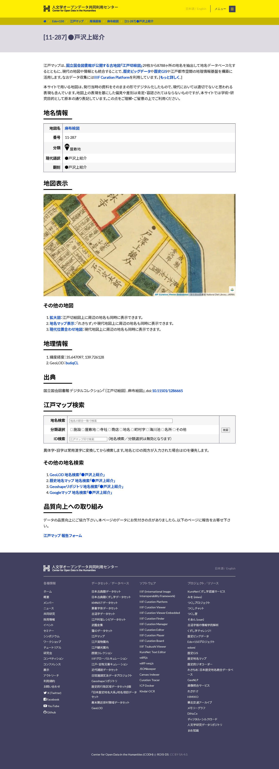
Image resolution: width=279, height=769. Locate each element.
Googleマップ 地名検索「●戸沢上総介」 (81, 492)
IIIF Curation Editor (152, 629)
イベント (49, 625)
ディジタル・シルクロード (202, 719)
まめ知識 (193, 730)
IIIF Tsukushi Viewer (153, 646)
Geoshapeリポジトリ (104, 681)
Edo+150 (58, 21)
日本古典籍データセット (106, 591)
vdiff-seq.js (147, 663)
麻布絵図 (113, 21)
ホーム (48, 591)
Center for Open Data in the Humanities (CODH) (122, 754)
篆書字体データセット (105, 608)
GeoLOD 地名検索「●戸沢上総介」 (77, 474)
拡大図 (55, 317)
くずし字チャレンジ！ (199, 630)
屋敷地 (90, 429)
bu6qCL (72, 363)
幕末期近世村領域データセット (110, 702)
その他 (181, 429)
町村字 (139, 429)
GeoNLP (192, 680)
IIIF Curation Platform (111, 77)
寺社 (103, 429)
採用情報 (49, 619)
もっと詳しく (169, 77)
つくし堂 (192, 613)
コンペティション (53, 658)
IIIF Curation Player (152, 635)
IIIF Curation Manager (154, 624)
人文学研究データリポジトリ (204, 724)
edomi (191, 647)
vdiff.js (144, 657)
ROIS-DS (163, 754)
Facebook (52, 699)
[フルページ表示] (48, 211)
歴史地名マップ (196, 658)
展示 (46, 669)
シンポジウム (51, 636)
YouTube (53, 706)
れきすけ (192, 691)
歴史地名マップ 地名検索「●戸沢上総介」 (82, 480)
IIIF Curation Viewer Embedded (171, 294)
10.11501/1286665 (167, 390)
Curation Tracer (150, 680)
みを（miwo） (195, 597)
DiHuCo (192, 713)
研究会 (48, 653)
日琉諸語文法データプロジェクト (112, 675)
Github (51, 712)
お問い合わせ (52, 686)
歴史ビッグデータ (137, 71)
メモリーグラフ (196, 708)
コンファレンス (52, 664)
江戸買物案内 (100, 641)
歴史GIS (160, 71)
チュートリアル (52, 647)
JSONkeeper (148, 668)
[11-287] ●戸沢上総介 (139, 21)
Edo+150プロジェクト (201, 641)
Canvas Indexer (150, 674)
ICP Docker (147, 685)
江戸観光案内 (100, 647)
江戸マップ (77, 21)
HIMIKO (193, 696)
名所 (168, 429)
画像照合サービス (198, 685)
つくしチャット (195, 608)
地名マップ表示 (62, 323)
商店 (115, 429)
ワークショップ (52, 641)
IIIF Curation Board (152, 640)
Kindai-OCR (147, 691)
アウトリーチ (51, 675)
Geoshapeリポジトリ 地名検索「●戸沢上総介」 (87, 486)
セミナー (49, 630)
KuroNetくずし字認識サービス (206, 591)
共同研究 (49, 613)
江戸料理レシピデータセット (109, 619)
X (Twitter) (54, 693)
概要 (46, 597)
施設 (77, 429)
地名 (126, 429)
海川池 (155, 429)
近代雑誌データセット (105, 669)
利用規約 (49, 681)
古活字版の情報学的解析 (203, 625)
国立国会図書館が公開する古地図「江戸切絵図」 (104, 65)
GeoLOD (97, 708)
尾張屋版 (95, 21)
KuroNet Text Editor (153, 652)
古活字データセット (103, 613)
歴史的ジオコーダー (200, 664)
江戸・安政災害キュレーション (110, 664)
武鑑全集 (97, 625)
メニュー (221, 8)
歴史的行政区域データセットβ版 (111, 686)
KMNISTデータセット (105, 602)
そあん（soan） (196, 619)
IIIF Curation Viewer (153, 607)
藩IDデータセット (102, 630)
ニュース (49, 608)
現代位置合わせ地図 (66, 329)
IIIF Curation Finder (152, 618)
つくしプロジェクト (198, 602)
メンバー (49, 602)
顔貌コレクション (102, 653)
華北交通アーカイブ (199, 702)
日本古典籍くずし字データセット (111, 597)
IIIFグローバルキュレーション (109, 658)
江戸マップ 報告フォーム (63, 535)
